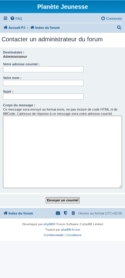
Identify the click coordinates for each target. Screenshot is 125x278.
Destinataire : (13, 52)
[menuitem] (16, 18)
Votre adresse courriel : (21, 64)
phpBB (48, 224)
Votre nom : (12, 78)
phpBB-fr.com (70, 229)
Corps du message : (19, 105)
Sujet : (8, 91)
